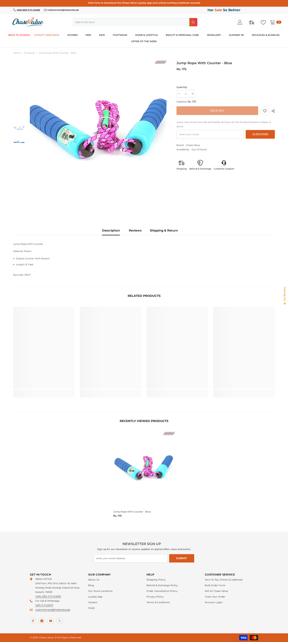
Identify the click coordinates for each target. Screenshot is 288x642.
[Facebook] (33, 621)
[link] (265, 111)
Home (16, 52)
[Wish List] (265, 22)
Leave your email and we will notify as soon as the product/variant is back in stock (223, 124)
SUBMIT (181, 558)
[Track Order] (253, 22)
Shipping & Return (164, 230)
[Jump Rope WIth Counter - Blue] (144, 470)
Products (29, 52)
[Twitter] (59, 621)
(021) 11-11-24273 (44, 605)
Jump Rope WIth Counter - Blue (132, 511)
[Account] (242, 22)
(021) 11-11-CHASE (51, 596)
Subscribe (260, 134)
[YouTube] (51, 621)
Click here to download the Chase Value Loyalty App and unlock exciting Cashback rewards (144, 2)
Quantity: (181, 87)
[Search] (134, 22)
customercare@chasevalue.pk (52, 609)
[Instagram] (42, 621)
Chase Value (193, 145)
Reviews (135, 230)
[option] (98, 135)
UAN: (38, 596)
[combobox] (130, 22)
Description (111, 230)
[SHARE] (272, 111)
